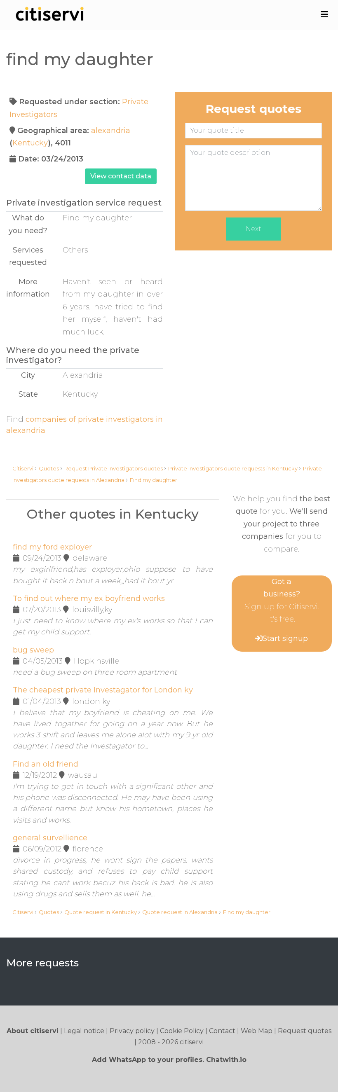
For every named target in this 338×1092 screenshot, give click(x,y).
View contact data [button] (120, 176)
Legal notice (84, 1031)
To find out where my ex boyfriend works (89, 598)
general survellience (50, 837)
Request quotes (304, 1031)
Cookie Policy (182, 1031)
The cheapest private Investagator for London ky (103, 689)
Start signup (285, 638)
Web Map (256, 1031)
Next (253, 229)
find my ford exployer (52, 547)
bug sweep (33, 650)
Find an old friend (45, 764)
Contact (222, 1031)
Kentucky (30, 142)
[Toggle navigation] (324, 14)
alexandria (110, 130)
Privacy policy (132, 1031)
